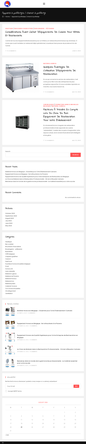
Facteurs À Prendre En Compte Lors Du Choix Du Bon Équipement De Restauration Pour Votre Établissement (60, 115)
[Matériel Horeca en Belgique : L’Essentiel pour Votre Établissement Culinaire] (10, 311)
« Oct (7, 435)
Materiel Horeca (49, 63)
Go (76, 386)
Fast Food (8, 261)
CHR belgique (48, 104)
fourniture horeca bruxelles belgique (17, 264)
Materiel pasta (10, 284)
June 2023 (8, 223)
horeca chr (9, 269)
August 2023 (9, 218)
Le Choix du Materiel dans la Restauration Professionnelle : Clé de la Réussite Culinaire (34, 179)
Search (7, 151)
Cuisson (8, 259)
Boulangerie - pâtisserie (44, 28)
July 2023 (8, 221)
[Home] (3, 17)
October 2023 (10, 213)
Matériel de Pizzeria (12, 276)
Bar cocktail (9, 244)
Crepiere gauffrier (11, 256)
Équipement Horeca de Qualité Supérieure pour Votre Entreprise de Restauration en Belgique (37, 177)
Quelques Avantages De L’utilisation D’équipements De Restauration (59, 70)
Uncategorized (10, 291)
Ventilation (9, 293)
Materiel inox (9, 281)
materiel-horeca (58, 106)
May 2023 (8, 226)
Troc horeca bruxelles (12, 288)
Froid (7, 266)
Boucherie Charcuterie (23, 28)
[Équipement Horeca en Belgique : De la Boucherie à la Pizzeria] (10, 324)
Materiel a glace (10, 274)
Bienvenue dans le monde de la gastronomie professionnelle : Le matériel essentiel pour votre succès (40, 181)
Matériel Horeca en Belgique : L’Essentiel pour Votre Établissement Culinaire (31, 172)
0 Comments (11, 51)
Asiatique (9, 28)
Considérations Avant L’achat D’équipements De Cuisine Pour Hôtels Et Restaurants (42, 34)
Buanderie (8, 252)
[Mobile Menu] (44, 4)
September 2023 (11, 216)
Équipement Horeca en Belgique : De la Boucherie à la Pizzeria (26, 174)
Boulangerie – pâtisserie (13, 249)
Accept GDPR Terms (15, 391)
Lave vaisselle (10, 271)
